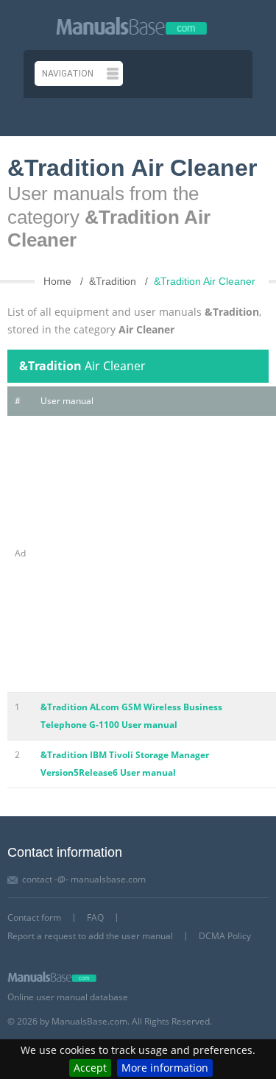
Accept (90, 1068)
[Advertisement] (138, 554)
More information (164, 1068)
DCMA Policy (225, 936)
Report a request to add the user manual (90, 936)
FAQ (95, 917)
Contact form (34, 917)
